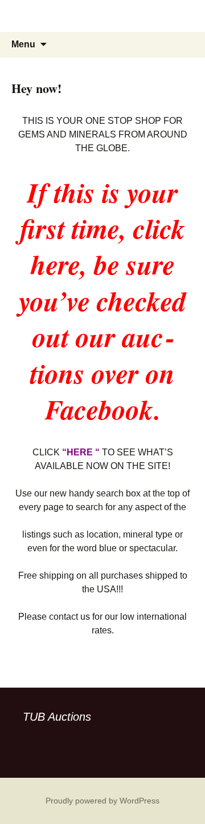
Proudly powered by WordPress (102, 800)
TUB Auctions (57, 716)
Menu (23, 44)
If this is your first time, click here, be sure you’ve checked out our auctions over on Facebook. (102, 301)
